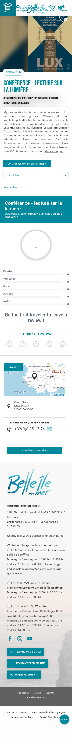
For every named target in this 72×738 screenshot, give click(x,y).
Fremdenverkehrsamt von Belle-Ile (24, 506)
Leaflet (54, 394)
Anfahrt (13, 367)
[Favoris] (53, 7)
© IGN (61, 394)
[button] (60, 8)
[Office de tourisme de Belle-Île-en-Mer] (29, 481)
